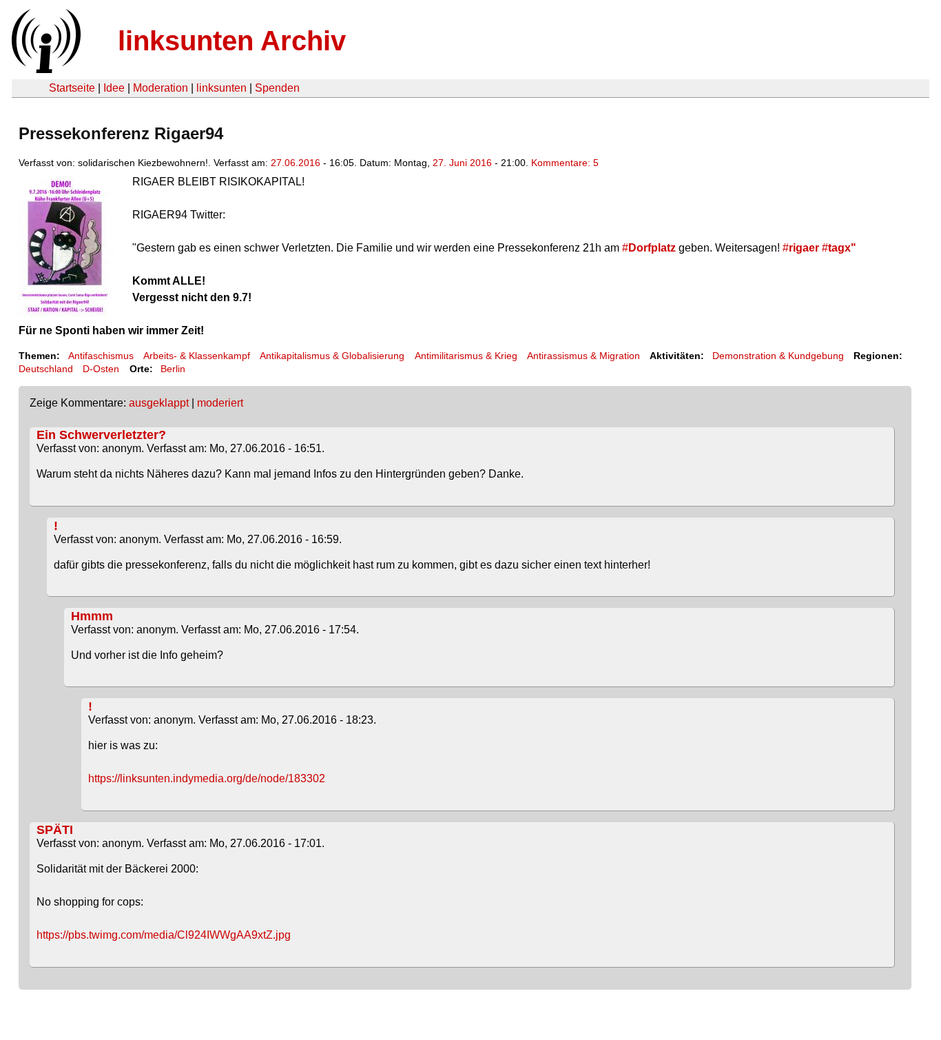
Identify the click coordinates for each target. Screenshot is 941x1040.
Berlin (173, 368)
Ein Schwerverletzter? (101, 435)
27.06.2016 (295, 162)
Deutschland (46, 368)
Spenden (277, 88)
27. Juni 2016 (462, 162)
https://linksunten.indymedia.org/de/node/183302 (206, 778)
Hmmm (92, 616)
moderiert (220, 403)
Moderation (160, 88)
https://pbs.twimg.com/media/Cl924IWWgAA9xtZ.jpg (164, 935)
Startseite (72, 88)
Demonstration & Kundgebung (778, 355)
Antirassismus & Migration (583, 355)
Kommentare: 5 (565, 162)
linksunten (221, 88)
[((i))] (45, 69)
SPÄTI (55, 830)
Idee (114, 88)
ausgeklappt (159, 403)
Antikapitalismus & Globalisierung (332, 355)
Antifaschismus (101, 355)
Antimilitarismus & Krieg (466, 355)
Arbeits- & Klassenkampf (196, 355)
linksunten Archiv (232, 41)
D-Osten (101, 368)
